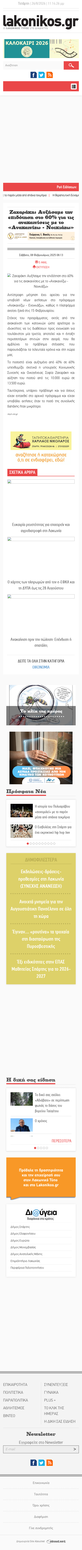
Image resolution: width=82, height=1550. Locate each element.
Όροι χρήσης (41, 1505)
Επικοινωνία (41, 1483)
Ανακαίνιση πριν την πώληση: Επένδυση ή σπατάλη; (41, 642)
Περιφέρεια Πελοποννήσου (27, 1268)
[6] (42, 844)
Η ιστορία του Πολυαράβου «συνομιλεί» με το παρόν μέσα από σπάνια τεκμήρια (52, 811)
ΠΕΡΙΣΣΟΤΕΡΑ (61, 1141)
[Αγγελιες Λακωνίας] (41, 457)
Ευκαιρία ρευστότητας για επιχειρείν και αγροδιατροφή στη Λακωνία (41, 527)
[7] (45, 844)
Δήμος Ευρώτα (20, 1240)
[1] (28, 844)
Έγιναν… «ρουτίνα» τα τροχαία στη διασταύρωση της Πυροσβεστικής (41, 939)
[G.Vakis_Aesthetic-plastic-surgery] (41, 236)
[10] (54, 844)
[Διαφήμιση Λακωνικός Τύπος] (41, 1178)
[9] (51, 844)
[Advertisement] (41, 140)
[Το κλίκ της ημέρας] (41, 705)
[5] (39, 844)
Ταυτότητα (41, 1494)
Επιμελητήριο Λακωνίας (25, 1261)
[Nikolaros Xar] (41, 440)
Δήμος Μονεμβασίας (23, 1247)
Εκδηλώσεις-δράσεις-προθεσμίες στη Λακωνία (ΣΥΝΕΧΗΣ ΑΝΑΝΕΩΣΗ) (41, 879)
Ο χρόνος (41, 1121)
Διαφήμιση (41, 1517)
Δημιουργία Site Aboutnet (30, 1541)
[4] (37, 844)
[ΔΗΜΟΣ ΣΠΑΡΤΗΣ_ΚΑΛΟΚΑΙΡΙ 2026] (41, 48)
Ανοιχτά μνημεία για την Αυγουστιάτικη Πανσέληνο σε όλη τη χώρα (41, 909)
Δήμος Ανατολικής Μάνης (26, 1254)
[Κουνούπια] (41, 757)
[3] (34, 844)
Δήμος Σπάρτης (20, 1227)
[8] (48, 844)
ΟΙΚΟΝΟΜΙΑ (41, 667)
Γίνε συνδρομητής (41, 1528)
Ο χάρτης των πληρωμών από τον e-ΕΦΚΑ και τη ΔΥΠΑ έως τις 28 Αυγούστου (41, 585)
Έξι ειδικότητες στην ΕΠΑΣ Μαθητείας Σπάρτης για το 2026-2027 (41, 969)
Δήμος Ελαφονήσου (23, 1233)
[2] (31, 844)
